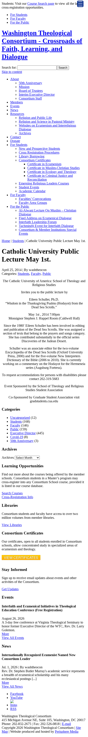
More (5, 634)
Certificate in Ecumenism (44, 164)
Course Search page (40, 3)
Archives (25, 133)
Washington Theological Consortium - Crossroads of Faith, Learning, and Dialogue (42, 45)
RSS (13, 709)
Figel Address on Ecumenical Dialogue (45, 218)
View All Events (13, 638)
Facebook (16, 694)
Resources (17, 114)
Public (47, 273)
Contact (15, 137)
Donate (15, 141)
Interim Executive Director (37, 94)
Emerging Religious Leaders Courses (44, 183)
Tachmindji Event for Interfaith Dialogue (46, 226)
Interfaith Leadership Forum (38, 222)
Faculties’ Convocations (35, 199)
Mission (24, 87)
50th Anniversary (30, 83)
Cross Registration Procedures (39, 152)
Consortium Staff (30, 98)
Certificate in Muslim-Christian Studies (53, 168)
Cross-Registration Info (17, 497)
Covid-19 (16, 437)
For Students (18, 15)
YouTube (16, 697)
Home (6, 241)
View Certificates (21, 557)
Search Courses (12, 493)
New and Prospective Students (39, 148)
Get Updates (10, 589)
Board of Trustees (31, 90)
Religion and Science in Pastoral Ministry (47, 121)
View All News (12, 686)
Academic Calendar (32, 191)
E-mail (66, 724)
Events (14, 106)
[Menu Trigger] (80, 4)
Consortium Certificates (35, 160)
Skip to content (12, 72)
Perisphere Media (66, 731)
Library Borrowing (31, 156)
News (14, 110)
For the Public (19, 22)
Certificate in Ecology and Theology (51, 172)
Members (16, 102)
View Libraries (12, 525)
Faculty (36, 273)
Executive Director (23, 433)
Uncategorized (20, 417)
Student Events (29, 187)
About (14, 79)
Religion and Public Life (35, 118)
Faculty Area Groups (33, 202)
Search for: (9, 67)
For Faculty (18, 18)
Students (18, 241)
